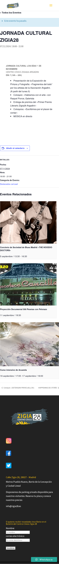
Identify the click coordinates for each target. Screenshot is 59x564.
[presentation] (28, 222)
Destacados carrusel (9, 184)
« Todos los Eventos (10, 12)
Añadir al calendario (15, 148)
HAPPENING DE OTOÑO (47, 387)
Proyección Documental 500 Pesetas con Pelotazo (23, 309)
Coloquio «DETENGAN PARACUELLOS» (19, 387)
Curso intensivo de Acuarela (13, 370)
